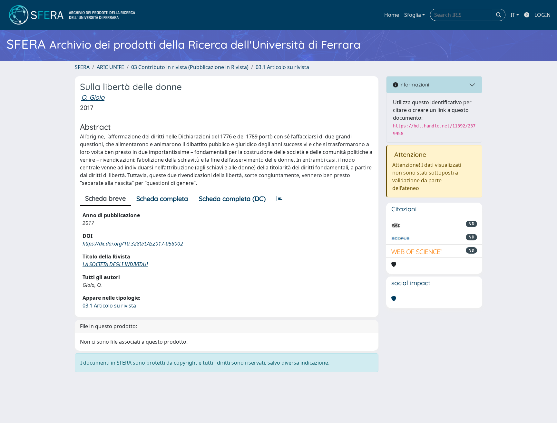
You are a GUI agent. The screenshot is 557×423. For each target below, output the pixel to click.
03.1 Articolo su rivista (282, 67)
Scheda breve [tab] (105, 198)
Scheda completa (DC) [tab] (232, 199)
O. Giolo (92, 97)
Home (391, 14)
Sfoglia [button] (412, 14)
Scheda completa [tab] (162, 199)
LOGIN (542, 14)
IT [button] (513, 14)
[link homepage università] (72, 15)
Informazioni (413, 84)
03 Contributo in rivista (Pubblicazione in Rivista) (190, 67)
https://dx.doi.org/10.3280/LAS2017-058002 (133, 243)
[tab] (279, 199)
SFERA (82, 67)
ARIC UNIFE (110, 67)
